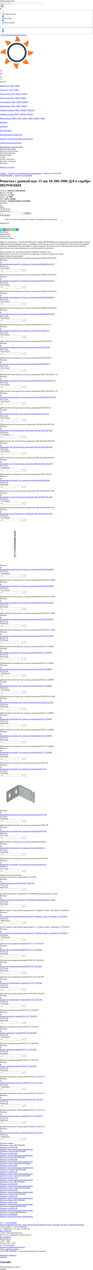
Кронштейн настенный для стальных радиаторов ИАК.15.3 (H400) (26, 752)
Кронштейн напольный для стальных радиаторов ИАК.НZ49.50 (25, 347)
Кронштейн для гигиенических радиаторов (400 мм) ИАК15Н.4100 (26, 514)
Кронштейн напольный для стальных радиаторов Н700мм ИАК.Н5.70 (27, 281)
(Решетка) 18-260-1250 (8, 1196)
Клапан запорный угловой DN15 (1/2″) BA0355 (18, 1016)
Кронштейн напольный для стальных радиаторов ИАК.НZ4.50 (24, 414)
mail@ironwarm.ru (20, 35)
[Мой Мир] (17, 229)
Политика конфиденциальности (12, 1247)
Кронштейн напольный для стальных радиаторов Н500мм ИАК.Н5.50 (27, 314)
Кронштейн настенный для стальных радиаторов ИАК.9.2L (23, 864)
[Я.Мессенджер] (1, 229)
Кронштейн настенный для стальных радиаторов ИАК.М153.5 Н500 (26, 636)
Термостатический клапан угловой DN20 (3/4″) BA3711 (21, 1099)
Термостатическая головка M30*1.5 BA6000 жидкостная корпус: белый (27, 900)
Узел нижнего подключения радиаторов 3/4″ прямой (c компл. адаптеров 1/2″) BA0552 (33, 916)
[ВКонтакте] (4, 229)
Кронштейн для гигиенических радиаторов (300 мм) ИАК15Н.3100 (26, 497)
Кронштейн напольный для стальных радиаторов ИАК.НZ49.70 (25, 364)
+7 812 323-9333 (6, 35)
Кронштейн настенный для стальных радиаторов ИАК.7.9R (23, 815)
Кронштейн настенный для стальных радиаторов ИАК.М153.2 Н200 (26, 702)
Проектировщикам (7, 1225)
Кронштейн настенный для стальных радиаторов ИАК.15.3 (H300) (26, 736)
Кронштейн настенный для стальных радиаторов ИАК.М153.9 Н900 (26, 586)
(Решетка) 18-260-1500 (8, 1184)
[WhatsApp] (14, 229)
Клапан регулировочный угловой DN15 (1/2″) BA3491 (21, 983)
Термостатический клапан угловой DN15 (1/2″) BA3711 (21, 1083)
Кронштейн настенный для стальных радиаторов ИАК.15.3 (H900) (26, 686)
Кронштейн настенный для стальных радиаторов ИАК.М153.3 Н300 (26, 603)
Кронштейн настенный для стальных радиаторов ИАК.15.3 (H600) (26, 669)
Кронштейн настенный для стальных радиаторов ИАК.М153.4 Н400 (26, 619)
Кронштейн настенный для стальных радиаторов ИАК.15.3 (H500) (26, 653)
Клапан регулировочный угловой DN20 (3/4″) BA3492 (21, 1000)
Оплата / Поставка (52, 1225)
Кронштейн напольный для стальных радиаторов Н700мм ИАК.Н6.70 (27, 297)
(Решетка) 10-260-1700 (8, 1172)
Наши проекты (39, 1225)
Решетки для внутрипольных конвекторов (16, 1149)
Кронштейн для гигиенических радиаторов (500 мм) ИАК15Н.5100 (26, 430)
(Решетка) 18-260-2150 (8, 1202)
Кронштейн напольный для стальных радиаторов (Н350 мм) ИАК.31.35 (28, 381)
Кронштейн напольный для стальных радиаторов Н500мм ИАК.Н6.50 (27, 264)
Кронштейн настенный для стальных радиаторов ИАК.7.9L (23, 769)
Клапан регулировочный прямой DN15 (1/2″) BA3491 (21, 950)
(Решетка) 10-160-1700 (8, 1147)
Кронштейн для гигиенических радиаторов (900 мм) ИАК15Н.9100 (26, 464)
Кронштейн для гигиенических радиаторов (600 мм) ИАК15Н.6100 (26, 447)
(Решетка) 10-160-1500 (8, 1153)
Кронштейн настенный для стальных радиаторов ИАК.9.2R (23, 831)
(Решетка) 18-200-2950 (8, 1159)
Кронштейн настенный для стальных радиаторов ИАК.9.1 (22, 848)
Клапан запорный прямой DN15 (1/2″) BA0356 (18, 1049)
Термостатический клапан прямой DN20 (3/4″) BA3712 (21, 1133)
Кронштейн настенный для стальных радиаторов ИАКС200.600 (25, 480)
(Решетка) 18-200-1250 (8, 1178)
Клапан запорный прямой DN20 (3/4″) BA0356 (18, 1066)
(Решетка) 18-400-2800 (8, 1214)
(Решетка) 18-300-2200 (8, 1190)
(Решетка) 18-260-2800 (8, 1166)
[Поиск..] (1, 80)
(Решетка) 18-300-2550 (8, 1208)
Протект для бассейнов (24, 1225)
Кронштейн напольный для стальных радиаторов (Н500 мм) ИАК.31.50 (28, 397)
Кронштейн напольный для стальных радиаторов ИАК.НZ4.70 (24, 331)
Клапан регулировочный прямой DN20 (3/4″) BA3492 (21, 966)
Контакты (80, 1225)
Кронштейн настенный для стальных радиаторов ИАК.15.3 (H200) (26, 719)
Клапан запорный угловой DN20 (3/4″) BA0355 (18, 1033)
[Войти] (1, 71)
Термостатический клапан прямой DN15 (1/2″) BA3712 (21, 1116)
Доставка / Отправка (68, 1225)
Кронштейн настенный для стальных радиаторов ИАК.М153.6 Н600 (26, 569)
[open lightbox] (16, 175)
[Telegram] (11, 229)
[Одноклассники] (7, 229)
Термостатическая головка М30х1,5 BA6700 (17, 883)
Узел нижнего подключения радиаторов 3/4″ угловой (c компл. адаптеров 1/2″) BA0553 (34, 933)
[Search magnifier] (2, 6)
